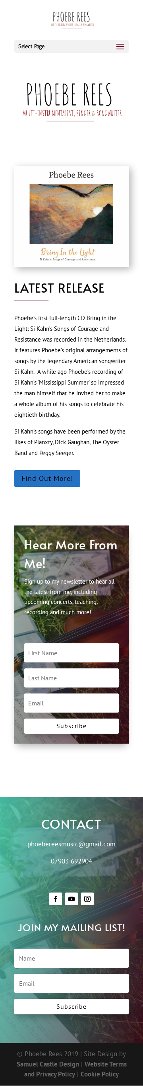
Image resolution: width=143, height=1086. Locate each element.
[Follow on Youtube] (71, 899)
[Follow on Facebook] (55, 899)
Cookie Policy (100, 1074)
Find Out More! (47, 478)
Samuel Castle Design (48, 1064)
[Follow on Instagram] (87, 899)
